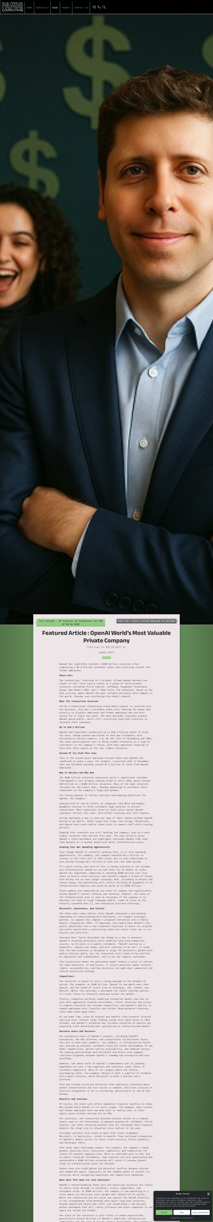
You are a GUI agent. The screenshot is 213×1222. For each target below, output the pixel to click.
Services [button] (41, 7)
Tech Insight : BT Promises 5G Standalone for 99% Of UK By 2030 (71, 623)
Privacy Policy (187, 1218)
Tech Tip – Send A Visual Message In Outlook (146, 621)
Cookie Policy (176, 1218)
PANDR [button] (65, 7)
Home (29, 7)
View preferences (200, 1212)
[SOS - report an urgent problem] (94, 6)
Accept (164, 1212)
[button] (208, 1194)
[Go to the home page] (13, 7)
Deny (182, 1212)
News (55, 7)
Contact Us (81, 7)
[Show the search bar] (104, 7)
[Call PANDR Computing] (99, 7)
